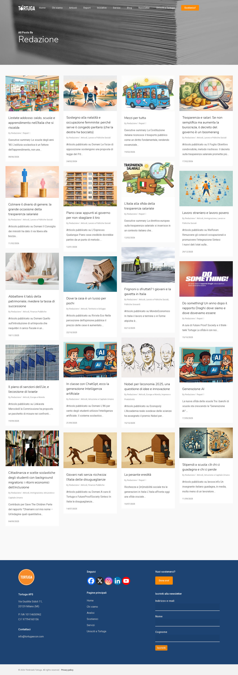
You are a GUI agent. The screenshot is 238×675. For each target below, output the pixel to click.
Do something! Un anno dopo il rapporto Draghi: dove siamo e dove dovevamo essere (204, 308)
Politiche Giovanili (132, 304)
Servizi (116, 8)
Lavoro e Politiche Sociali (99, 138)
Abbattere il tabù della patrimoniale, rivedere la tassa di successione (31, 301)
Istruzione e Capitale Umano (101, 399)
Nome (159, 616)
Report (87, 8)
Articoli (73, 8)
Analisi (90, 612)
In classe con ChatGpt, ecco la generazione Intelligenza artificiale (87, 389)
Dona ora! (164, 580)
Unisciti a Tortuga (165, 8)
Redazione (16, 133)
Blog (129, 8)
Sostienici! (190, 8)
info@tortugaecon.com (31, 636)
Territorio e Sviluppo (97, 309)
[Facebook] (91, 581)
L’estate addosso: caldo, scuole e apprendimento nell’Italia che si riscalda (31, 123)
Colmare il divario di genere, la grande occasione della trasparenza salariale (29, 209)
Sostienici (92, 619)
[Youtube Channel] (126, 581)
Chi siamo (57, 8)
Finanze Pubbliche (38, 312)
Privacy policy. (67, 670)
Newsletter (144, 8)
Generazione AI (193, 389)
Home (42, 8)
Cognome (161, 632)
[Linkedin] (117, 581)
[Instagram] (109, 581)
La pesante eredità (137, 474)
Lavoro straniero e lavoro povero (205, 213)
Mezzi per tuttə (135, 118)
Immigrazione (210, 218)
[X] (100, 581)
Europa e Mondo (153, 394)
